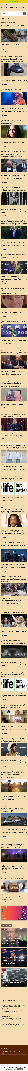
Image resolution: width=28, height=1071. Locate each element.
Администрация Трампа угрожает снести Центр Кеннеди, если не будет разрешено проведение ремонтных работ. (13, 447)
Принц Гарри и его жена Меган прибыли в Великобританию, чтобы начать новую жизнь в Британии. (13, 122)
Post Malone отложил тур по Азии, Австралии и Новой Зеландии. (11, 90)
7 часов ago (4, 139)
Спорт (16, 1056)
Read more (4, 51)
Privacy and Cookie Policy (10, 1069)
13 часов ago (4, 240)
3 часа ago (4, 77)
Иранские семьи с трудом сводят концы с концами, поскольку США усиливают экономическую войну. (14, 982)
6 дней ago (5, 965)
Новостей (20, 1051)
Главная (3, 1056)
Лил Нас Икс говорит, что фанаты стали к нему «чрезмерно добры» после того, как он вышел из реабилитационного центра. (13, 740)
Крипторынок (4, 1060)
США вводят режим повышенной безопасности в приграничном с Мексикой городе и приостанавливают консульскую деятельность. (13, 579)
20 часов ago (4, 431)
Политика (4, 929)
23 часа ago (4, 495)
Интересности (11, 1060)
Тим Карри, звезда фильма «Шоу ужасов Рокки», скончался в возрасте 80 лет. (13, 415)
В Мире (3, 969)
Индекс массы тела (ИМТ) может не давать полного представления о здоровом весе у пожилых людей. (13, 478)
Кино (9, 1058)
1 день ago (4, 528)
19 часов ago (4, 402)
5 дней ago (5, 985)
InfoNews (14, 1)
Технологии (21, 1056)
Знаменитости (4, 1058)
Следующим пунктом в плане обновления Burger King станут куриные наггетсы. (13, 877)
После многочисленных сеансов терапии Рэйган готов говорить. (13, 322)
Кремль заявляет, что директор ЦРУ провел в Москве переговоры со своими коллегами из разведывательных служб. (14, 352)
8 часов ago (4, 173)
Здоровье (18, 1058)
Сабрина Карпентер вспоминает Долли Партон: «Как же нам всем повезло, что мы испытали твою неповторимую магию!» (13, 641)
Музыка (4, 949)
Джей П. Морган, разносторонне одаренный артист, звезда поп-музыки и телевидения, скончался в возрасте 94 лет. (13, 189)
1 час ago (4, 42)
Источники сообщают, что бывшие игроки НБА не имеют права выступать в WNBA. (13, 611)
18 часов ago (4, 338)
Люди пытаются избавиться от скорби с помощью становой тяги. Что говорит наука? (12, 674)
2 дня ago (4, 757)
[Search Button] (24, 13)
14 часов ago (4, 274)
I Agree (20, 1069)
